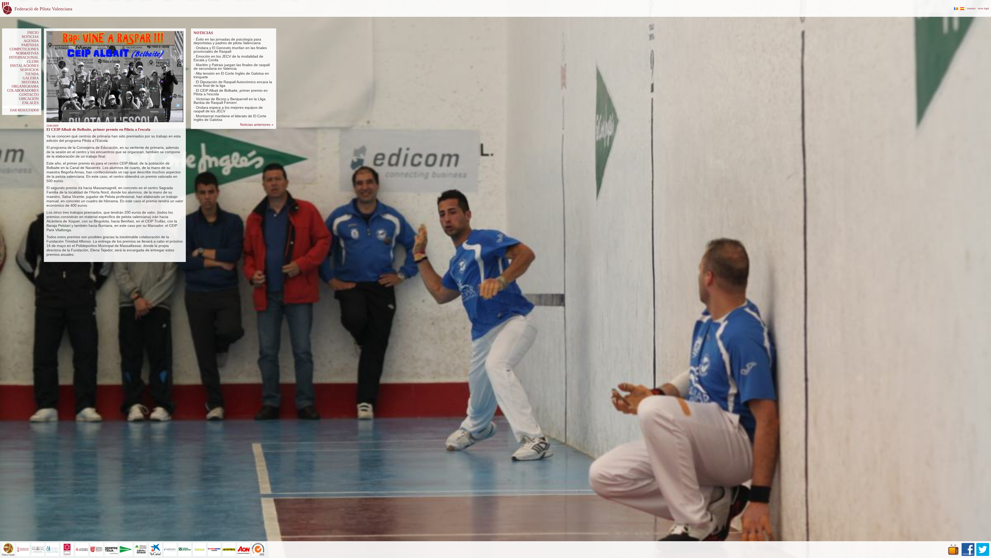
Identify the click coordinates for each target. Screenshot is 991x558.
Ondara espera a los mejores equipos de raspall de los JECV (228, 109)
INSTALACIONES (24, 66)
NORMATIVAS (27, 53)
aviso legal (983, 8)
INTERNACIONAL (24, 57)
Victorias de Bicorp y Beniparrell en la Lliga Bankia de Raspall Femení (230, 101)
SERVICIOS (29, 70)
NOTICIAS (30, 37)
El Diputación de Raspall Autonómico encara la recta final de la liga (233, 84)
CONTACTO (29, 95)
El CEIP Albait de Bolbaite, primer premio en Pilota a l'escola (231, 92)
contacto (971, 8)
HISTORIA (30, 82)
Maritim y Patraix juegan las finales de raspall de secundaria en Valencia (232, 67)
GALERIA (31, 78)
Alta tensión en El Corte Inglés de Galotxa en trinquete (231, 75)
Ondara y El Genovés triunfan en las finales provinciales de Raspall (230, 49)
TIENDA (32, 74)
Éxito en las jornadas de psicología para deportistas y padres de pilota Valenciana (227, 41)
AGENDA (31, 41)
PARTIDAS (30, 45)
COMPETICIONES (24, 49)
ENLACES (30, 103)
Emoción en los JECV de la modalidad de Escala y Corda (228, 58)
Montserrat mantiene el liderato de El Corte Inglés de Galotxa (230, 118)
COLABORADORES (23, 90)
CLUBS (33, 62)
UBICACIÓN (29, 99)
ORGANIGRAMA (25, 86)
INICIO (33, 33)
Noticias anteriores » (257, 124)
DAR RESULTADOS (24, 110)
